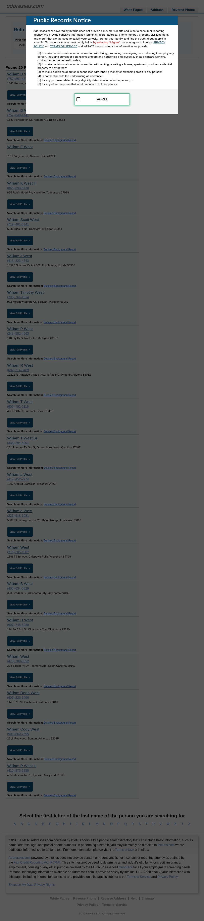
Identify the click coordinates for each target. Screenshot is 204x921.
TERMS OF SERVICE (63, 46)
